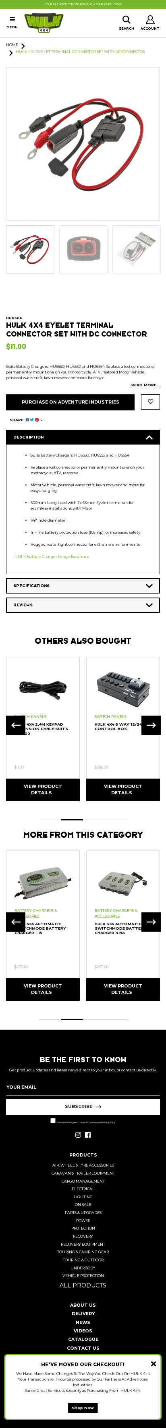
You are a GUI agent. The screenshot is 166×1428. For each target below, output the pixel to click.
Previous (15, 725)
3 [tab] (94, 819)
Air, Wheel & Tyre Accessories (83, 1165)
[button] (150, 402)
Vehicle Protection (83, 1275)
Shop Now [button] (83, 1408)
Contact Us (83, 1348)
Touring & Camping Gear (83, 1252)
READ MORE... (145, 385)
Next (151, 725)
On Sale (83, 1204)
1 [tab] (50, 819)
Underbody (83, 1268)
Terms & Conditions (88, 1122)
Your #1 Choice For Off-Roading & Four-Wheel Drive (83, 4)
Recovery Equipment (83, 1244)
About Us (83, 1305)
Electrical (83, 1189)
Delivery (83, 1313)
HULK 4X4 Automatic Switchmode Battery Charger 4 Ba (120, 928)
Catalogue (83, 1339)
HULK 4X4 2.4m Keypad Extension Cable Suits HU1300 (41, 729)
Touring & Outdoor (83, 1260)
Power (83, 1220)
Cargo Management (83, 1181)
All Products (83, 1285)
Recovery (83, 1236)
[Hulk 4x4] (44, 23)
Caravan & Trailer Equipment (83, 1173)
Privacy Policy (108, 1122)
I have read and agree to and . (86, 1122)
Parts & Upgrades (83, 1212)
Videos (83, 1331)
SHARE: (18, 420)
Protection (83, 1228)
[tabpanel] (43, 728)
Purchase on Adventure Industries (70, 402)
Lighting (83, 1197)
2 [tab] (72, 819)
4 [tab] (116, 819)
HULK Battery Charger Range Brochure (52, 556)
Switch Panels (30, 716)
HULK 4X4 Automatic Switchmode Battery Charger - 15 (40, 928)
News (83, 1322)
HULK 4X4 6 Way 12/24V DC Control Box (123, 726)
